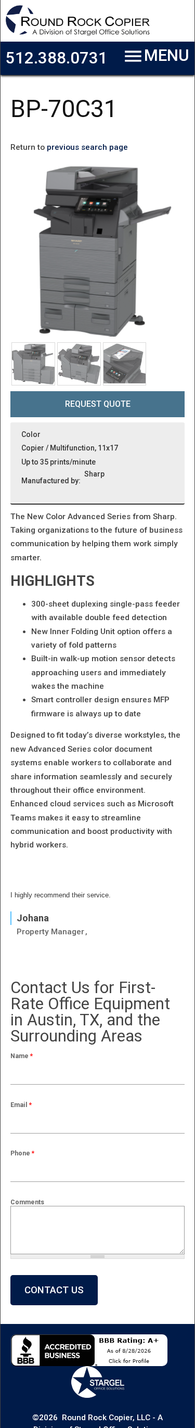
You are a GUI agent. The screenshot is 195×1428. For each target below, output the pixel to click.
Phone (22, 1153)
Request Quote (98, 404)
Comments (27, 1202)
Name (21, 1056)
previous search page (87, 147)
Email (21, 1105)
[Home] (78, 33)
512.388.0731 (57, 58)
